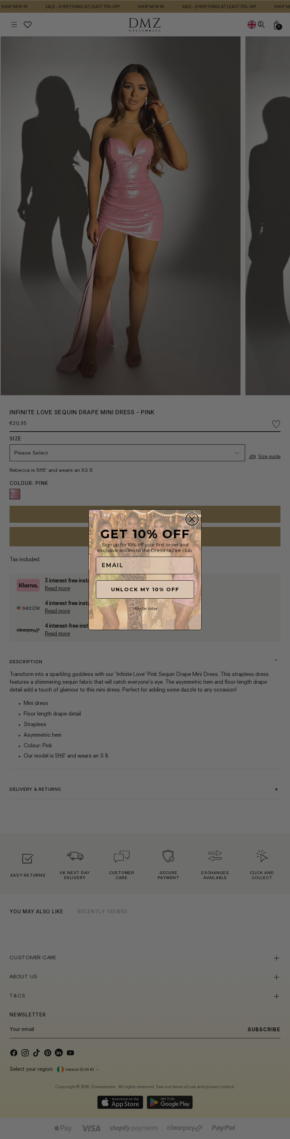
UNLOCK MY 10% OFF (145, 589)
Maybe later (145, 608)
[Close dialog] (192, 519)
